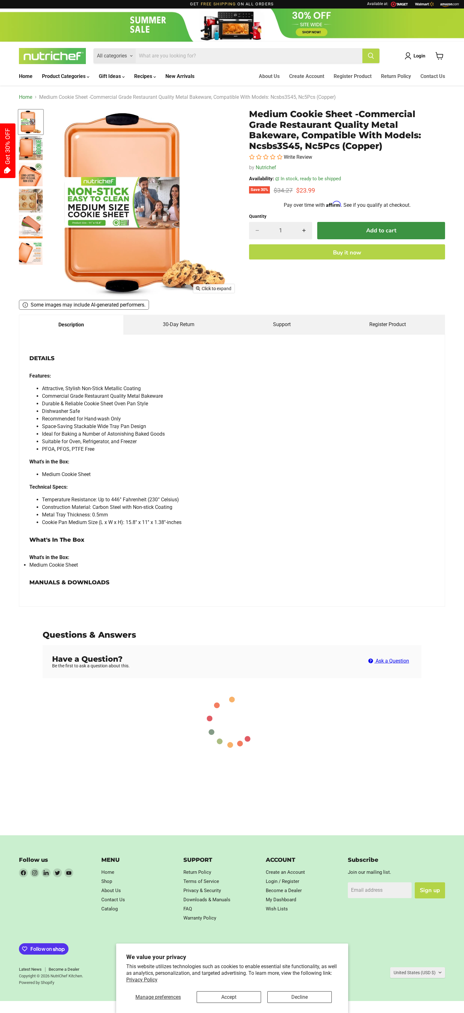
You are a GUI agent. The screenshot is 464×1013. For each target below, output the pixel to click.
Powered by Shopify (36, 982)
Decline (299, 997)
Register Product (353, 76)
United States (415, 972)
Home (26, 76)
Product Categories (64, 76)
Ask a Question (391, 661)
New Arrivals (179, 76)
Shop (106, 881)
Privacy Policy (142, 980)
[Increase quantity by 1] (304, 230)
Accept (228, 997)
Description (71, 325)
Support (282, 324)
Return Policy (396, 76)
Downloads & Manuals (206, 900)
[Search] (370, 56)
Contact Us (432, 76)
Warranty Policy (199, 918)
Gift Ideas (110, 76)
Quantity (257, 216)
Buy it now (347, 252)
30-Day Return (178, 324)
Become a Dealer (284, 890)
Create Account (306, 76)
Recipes (143, 76)
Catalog (109, 909)
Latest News (30, 969)
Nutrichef (266, 167)
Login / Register (282, 881)
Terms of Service (201, 881)
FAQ (187, 909)
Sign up (430, 890)
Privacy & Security (202, 890)
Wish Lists (277, 909)
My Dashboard (281, 900)
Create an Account (285, 872)
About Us (269, 76)
